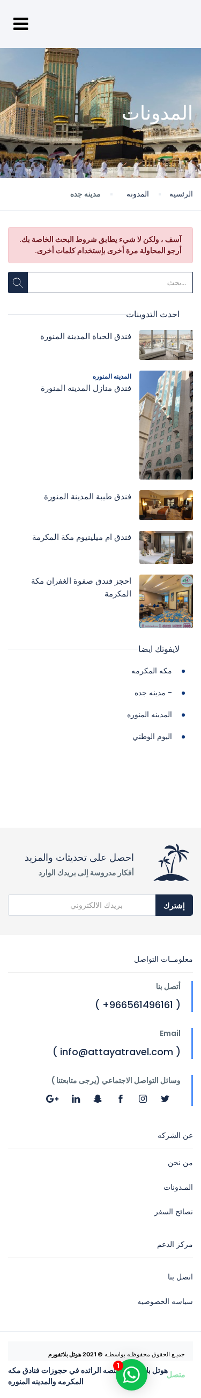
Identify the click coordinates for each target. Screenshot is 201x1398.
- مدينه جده (153, 692)
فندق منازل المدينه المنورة (86, 388)
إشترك (174, 905)
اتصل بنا (180, 1276)
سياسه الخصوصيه (165, 1301)
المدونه (137, 194)
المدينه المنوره (112, 376)
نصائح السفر (173, 1211)
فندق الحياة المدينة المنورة (85, 336)
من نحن (180, 1162)
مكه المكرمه (151, 670)
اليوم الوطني (152, 736)
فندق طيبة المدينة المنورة (87, 496)
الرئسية (181, 194)
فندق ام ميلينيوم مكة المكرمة (81, 537)
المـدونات (178, 1187)
